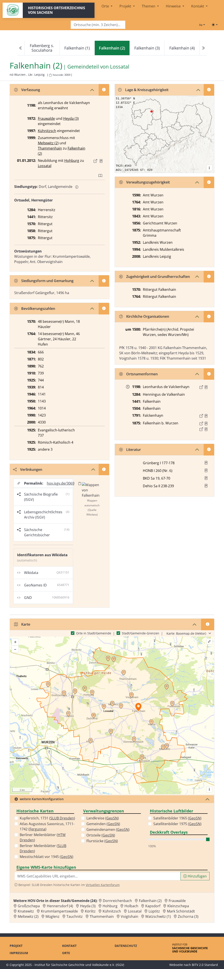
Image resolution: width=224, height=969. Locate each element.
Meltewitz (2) (48, 143)
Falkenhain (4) (182, 48)
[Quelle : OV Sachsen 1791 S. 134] (206, 416)
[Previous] (20, 48)
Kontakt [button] (198, 6)
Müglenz (53, 916)
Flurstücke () (102, 840)
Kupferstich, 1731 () (47, 818)
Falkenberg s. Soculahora (42, 48)
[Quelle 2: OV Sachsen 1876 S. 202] (206, 429)
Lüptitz (154, 911)
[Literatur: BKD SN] (206, 478)
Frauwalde (46, 118)
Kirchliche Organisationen (147, 316)
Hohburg (71, 160)
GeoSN (66, 856)
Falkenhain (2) (150, 900)
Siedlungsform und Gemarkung (47, 280)
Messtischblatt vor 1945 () (46, 856)
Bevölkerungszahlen (38, 308)
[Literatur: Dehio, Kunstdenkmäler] (206, 486)
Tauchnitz (74, 916)
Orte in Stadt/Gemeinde (93, 633)
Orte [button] (106, 6)
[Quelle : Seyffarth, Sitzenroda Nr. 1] (206, 387)
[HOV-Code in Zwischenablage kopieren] (50, 75)
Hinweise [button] (174, 6)
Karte (25, 624)
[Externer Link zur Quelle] (95, 161)
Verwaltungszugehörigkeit (148, 182)
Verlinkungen (31, 469)
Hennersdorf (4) (60, 906)
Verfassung (30, 89)
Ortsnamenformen (142, 374)
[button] (101, 161)
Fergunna (37, 829)
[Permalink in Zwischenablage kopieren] (79, 483)
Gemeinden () (103, 823)
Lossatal (119, 67)
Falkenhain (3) (147, 48)
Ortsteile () (100, 835)
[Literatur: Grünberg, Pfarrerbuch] (206, 463)
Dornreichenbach (117, 900)
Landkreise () (102, 818)
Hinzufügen (197, 876)
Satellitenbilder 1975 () (177, 823)
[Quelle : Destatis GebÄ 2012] (101, 161)
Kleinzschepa (178, 906)
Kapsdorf (152, 906)
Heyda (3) (71, 118)
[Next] (203, 48)
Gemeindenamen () (108, 829)
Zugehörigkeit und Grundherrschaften (158, 276)
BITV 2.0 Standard (205, 965)
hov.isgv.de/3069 (60, 483)
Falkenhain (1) (77, 48)
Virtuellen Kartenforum (103, 885)
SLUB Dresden (62, 818)
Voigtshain (129, 916)
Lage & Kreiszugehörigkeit (146, 89)
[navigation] (112, 48)
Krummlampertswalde (59, 911)
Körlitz (90, 911)
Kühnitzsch (47, 130)
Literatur (133, 449)
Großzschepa (29, 906)
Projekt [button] (125, 6)
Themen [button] (149, 6)
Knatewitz (26, 911)
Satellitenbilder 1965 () (177, 818)
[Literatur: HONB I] (206, 470)
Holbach (131, 906)
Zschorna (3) (188, 916)
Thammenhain (50, 148)
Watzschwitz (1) (158, 916)
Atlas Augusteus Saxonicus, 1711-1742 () (47, 826)
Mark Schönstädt (181, 911)
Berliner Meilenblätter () (43, 837)
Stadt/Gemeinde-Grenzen (140, 633)
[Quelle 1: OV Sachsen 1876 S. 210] (206, 423)
